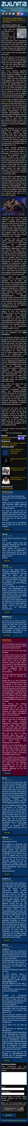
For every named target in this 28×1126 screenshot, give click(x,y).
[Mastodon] (22, 14)
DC (4, 22)
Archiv (4, 1120)
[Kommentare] (13, 14)
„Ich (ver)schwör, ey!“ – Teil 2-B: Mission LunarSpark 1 (18, 478)
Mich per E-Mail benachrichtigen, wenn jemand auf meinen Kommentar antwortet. (14, 1104)
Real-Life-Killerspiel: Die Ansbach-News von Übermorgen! (16, 451)
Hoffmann (16, 443)
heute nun (4, 101)
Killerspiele (23, 443)
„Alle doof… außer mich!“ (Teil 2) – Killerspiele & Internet (18, 469)
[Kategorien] (10, 14)
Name (3, 1087)
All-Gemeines (6, 439)
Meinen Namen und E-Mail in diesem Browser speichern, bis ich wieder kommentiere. (14, 1098)
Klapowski (6, 437)
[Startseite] (3, 14)
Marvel (8, 22)
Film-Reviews (7, 18)
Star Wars (21, 20)
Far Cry (10, 443)
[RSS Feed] (18, 14)
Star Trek (5, 20)
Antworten (7, 529)
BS (23, 438)
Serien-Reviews (17, 18)
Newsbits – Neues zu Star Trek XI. (18, 459)
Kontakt (9, 1120)
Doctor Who (13, 20)
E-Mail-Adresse (6, 1092)
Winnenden (13, 445)
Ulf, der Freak (6, 492)
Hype (3, 565)
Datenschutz (22, 1120)
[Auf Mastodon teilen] (19, 438)
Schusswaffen (5, 445)
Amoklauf (4, 443)
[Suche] (6, 14)
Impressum (15, 1120)
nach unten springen (7, 488)
